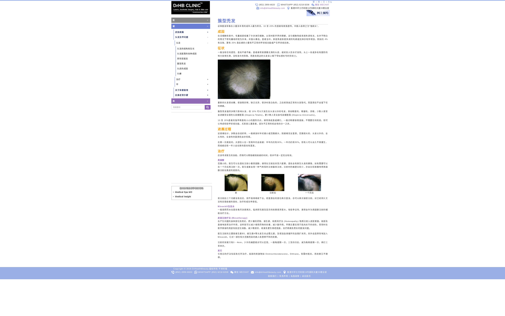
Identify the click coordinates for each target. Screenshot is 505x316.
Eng (330, 2)
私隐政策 (295, 276)
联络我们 (272, 276)
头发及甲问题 (181, 37)
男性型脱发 (182, 58)
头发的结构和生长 (186, 49)
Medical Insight (183, 196)
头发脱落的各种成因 (187, 53)
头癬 (179, 73)
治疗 (178, 79)
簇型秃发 (181, 63)
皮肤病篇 (179, 32)
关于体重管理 (181, 90)
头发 (178, 43)
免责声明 (283, 276)
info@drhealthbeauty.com (272, 8)
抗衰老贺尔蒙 (181, 95)
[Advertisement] (79, 297)
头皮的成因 (182, 68)
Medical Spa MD (183, 192)
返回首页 (306, 276)
